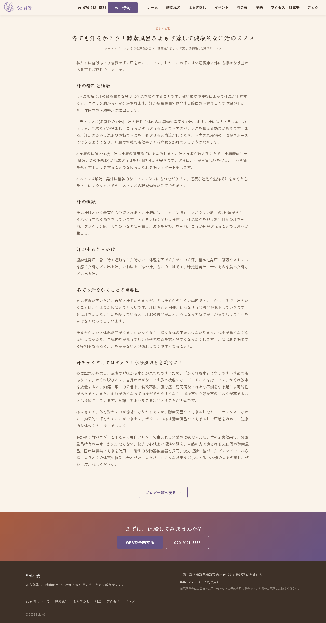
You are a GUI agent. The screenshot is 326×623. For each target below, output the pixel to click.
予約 (259, 7)
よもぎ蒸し (197, 7)
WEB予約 (123, 7)
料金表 (242, 7)
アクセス (113, 601)
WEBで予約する (140, 542)
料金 (98, 601)
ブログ (313, 7)
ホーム (152, 7)
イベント (221, 7)
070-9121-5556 (187, 542)
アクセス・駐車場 (285, 7)
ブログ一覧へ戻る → (163, 492)
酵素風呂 (173, 7)
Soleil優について (37, 601)
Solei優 (24, 7)
